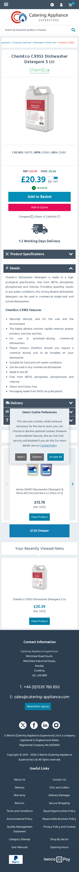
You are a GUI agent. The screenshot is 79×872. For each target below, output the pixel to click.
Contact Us (59, 779)
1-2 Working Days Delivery (39, 241)
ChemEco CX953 (66, 42)
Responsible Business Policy (59, 819)
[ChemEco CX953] (39, 109)
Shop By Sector (59, 839)
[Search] (73, 29)
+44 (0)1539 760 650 (42, 686)
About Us (19, 779)
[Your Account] (61, 4)
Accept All (55, 457)
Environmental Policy (19, 819)
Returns (19, 803)
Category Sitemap (19, 839)
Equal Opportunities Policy (59, 811)
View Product (39, 517)
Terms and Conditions (19, 811)
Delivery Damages (59, 795)
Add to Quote (39, 207)
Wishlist (52, 216)
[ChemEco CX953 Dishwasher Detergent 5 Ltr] (39, 577)
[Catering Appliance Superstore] (39, 17)
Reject (21, 457)
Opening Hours (59, 847)
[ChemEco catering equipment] (39, 70)
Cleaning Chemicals (21, 42)
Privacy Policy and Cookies (59, 826)
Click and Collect (59, 787)
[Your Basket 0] (70, 4)
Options (37, 457)
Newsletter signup (38, 706)
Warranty (19, 795)
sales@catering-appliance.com (41, 697)
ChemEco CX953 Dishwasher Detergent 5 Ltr (39, 599)
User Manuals (19, 847)
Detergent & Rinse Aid (45, 42)
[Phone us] (52, 4)
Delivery (16, 403)
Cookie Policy (49, 445)
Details (14, 268)
